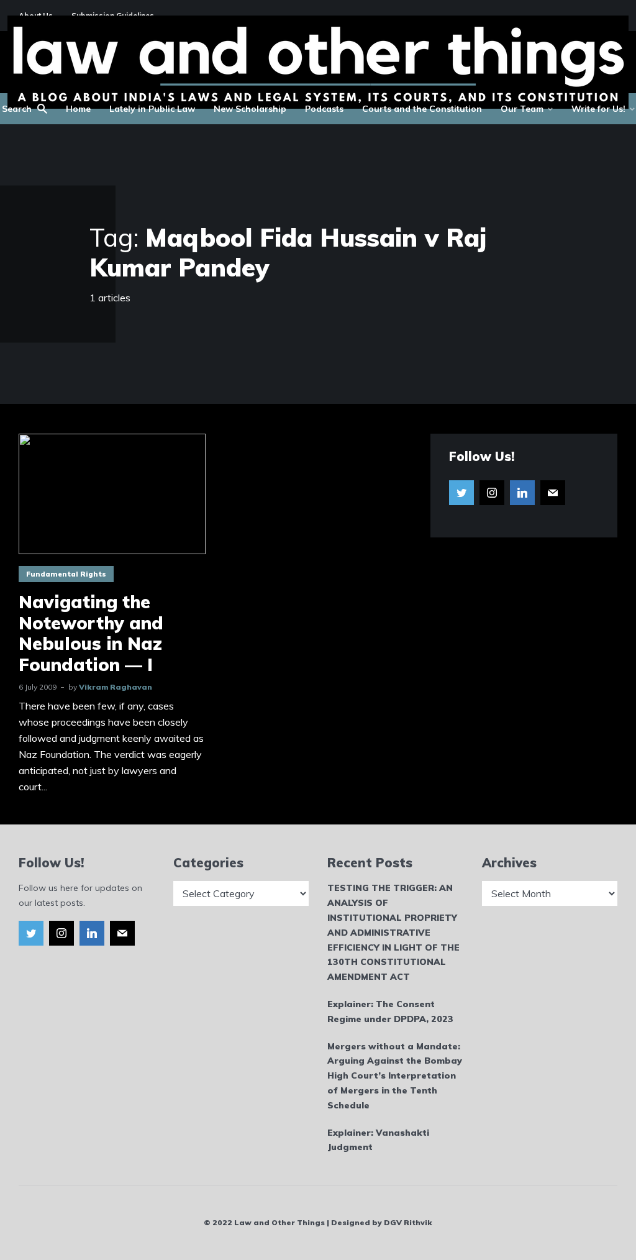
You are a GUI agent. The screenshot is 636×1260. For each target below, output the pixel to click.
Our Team (522, 108)
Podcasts (324, 108)
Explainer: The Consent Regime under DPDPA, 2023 (390, 1011)
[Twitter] (461, 492)
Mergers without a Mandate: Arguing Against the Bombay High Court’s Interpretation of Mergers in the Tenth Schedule (394, 1076)
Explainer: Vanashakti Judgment (378, 1140)
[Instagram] (491, 492)
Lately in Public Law (152, 108)
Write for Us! (598, 108)
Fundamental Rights (66, 574)
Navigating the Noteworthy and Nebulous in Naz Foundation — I (91, 633)
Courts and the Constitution (422, 108)
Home (78, 108)
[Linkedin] (522, 492)
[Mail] (552, 492)
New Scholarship (250, 108)
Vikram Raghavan (115, 687)
